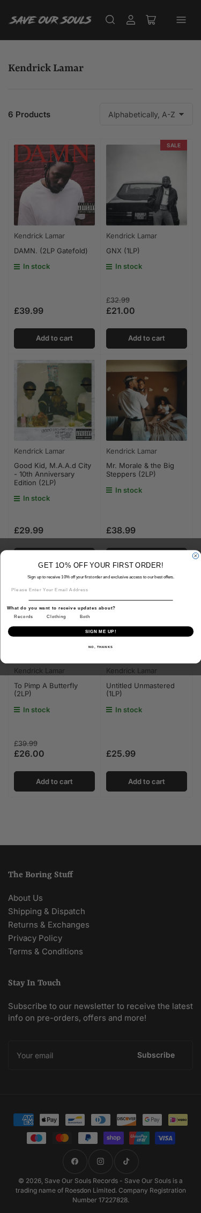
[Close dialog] (195, 556)
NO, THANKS (100, 647)
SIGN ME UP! (100, 631)
